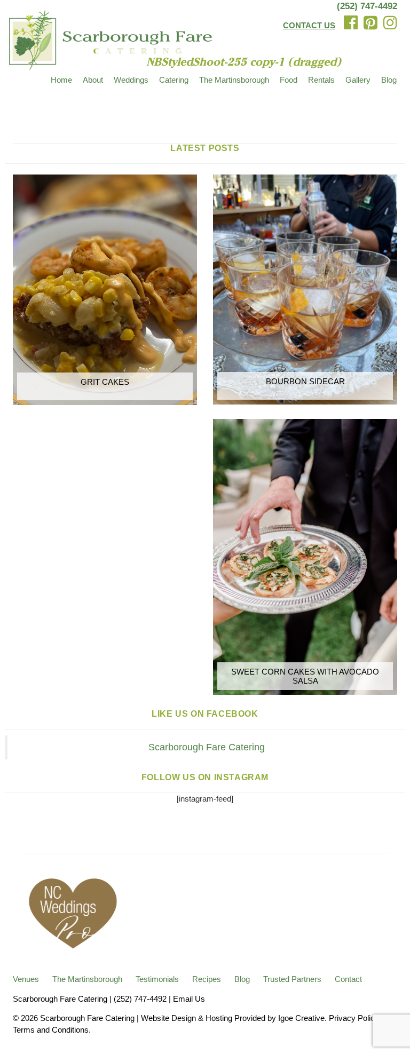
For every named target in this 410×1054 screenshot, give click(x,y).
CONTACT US (309, 25)
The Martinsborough (234, 79)
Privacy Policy (354, 1018)
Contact (348, 979)
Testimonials (157, 979)
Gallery (357, 79)
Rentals (321, 79)
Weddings (131, 79)
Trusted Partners (292, 979)
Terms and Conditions (51, 1029)
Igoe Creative (301, 1018)
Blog (389, 79)
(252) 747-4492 (367, 6)
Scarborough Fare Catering (206, 747)
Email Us (189, 998)
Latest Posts (204, 148)
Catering (173, 79)
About (93, 79)
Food (288, 79)
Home (61, 79)
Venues (26, 979)
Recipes (206, 979)
